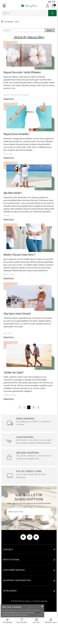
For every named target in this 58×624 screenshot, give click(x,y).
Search (49, 30)
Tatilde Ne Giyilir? (14, 372)
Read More (9, 99)
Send (29, 519)
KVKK (37, 612)
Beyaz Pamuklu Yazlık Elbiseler (22, 72)
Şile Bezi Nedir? (13, 193)
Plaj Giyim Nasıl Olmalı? (17, 313)
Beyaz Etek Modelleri (16, 134)
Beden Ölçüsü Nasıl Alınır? (19, 254)
